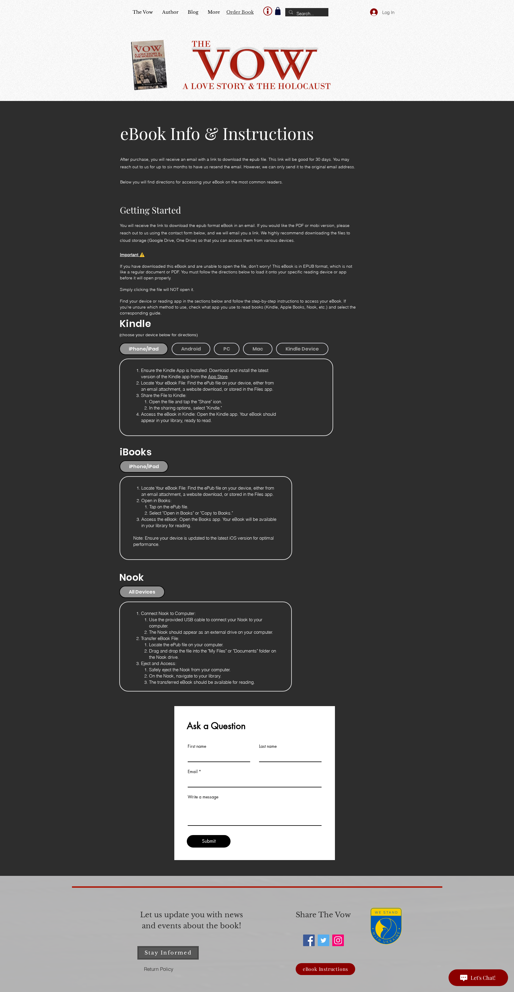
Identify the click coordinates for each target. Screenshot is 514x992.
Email (193, 772)
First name (197, 746)
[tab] (143, 349)
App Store (218, 376)
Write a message (203, 797)
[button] (168, 953)
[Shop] (277, 11)
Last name (268, 746)
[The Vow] (309, 940)
